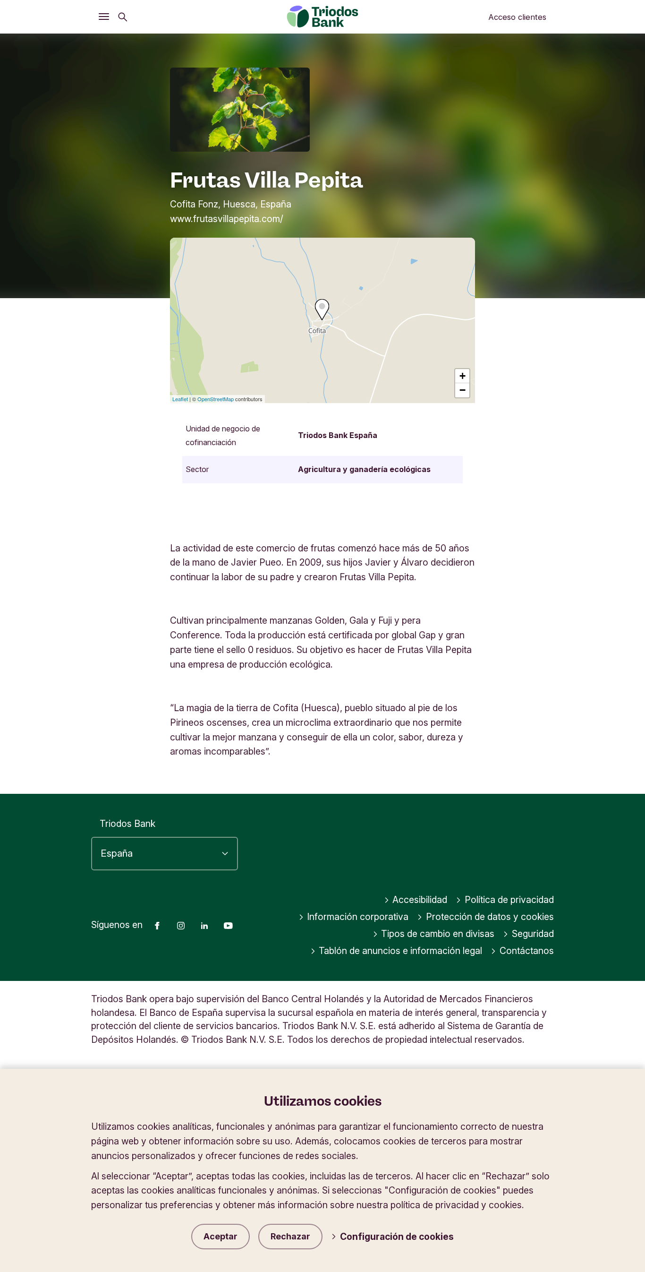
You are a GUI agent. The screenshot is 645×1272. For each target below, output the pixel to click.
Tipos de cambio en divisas (437, 933)
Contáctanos (527, 950)
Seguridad (533, 933)
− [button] (462, 390)
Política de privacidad (509, 899)
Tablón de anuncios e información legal (400, 950)
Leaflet (180, 399)
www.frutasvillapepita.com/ (226, 218)
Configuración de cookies (397, 1236)
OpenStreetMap (215, 399)
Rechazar (290, 1236)
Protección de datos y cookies (490, 916)
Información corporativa (357, 916)
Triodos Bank (127, 823)
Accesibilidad (419, 899)
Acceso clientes (517, 17)
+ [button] (462, 376)
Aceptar (221, 1236)
